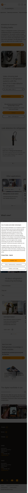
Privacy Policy (4, 255)
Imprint (11, 255)
